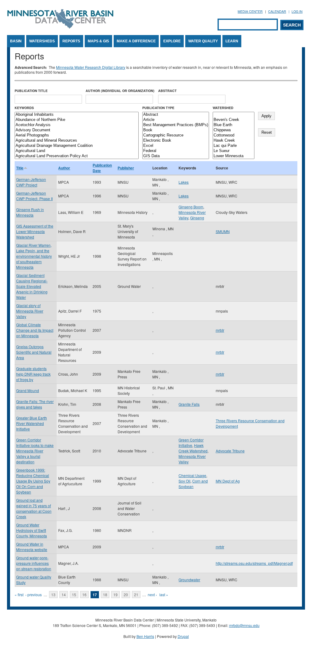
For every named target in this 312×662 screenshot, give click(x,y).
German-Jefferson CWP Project (31, 182)
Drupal (183, 636)
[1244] (233, 114)
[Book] (176, 130)
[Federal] (176, 151)
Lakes (184, 182)
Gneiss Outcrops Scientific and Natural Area (33, 352)
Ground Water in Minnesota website (31, 546)
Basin (16, 41)
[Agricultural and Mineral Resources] (76, 140)
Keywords (24, 107)
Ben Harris (145, 636)
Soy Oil (184, 480)
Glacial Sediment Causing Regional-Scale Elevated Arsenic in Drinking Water (32, 286)
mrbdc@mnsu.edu (244, 625)
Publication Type (158, 107)
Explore (172, 41)
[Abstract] (176, 114)
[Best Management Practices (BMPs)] (176, 125)
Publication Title (31, 90)
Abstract (167, 90)
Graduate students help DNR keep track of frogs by (33, 374)
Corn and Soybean (193, 483)
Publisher (126, 168)
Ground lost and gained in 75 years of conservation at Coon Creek (33, 508)
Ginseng (197, 217)
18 (105, 594)
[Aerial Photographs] (76, 135)
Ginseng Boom (191, 206)
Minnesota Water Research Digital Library (90, 67)
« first (19, 594)
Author (64, 168)
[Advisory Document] (76, 130)
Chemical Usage (192, 475)
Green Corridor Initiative (191, 442)
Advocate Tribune (230, 450)
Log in (297, 11)
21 (136, 594)
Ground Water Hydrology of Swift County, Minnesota (31, 530)
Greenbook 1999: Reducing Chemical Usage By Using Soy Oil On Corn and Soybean (33, 480)
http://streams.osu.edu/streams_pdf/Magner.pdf (254, 563)
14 (64, 594)
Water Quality (203, 41)
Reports (71, 41)
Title (19, 168)
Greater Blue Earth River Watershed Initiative (31, 423)
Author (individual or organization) (120, 90)
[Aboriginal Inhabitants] (76, 114)
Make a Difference (136, 41)
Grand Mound (27, 390)
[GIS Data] (176, 156)
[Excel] (176, 145)
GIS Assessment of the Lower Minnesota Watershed (34, 231)
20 (126, 594)
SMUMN (223, 231)
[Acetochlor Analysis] (76, 125)
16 (84, 594)
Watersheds (42, 41)
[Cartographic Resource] (176, 135)
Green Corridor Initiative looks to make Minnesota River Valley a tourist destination (35, 450)
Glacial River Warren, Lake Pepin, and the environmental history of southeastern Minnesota (34, 256)
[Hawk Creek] (233, 140)
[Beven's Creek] (233, 119)
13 (53, 594)
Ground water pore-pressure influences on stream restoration (33, 563)
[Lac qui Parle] (233, 145)
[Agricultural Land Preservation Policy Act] (76, 156)
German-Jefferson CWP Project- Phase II (34, 195)
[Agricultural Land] (76, 151)
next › (152, 594)
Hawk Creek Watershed (193, 448)
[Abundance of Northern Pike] (76, 119)
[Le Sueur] (233, 151)
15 (74, 594)
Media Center (250, 11)
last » (163, 594)
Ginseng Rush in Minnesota (30, 212)
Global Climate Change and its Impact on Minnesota (34, 330)
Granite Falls (189, 404)
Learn (231, 41)
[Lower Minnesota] (233, 156)
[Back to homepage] (60, 27)
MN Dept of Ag (228, 480)
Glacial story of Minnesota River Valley (29, 311)
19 (115, 594)
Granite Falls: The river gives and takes (35, 404)
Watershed (223, 107)
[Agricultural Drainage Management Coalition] (76, 145)
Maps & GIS (98, 41)
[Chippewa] (233, 130)
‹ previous (33, 594)
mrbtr (220, 330)
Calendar (277, 11)
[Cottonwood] (233, 135)
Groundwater (189, 579)
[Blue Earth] (233, 125)
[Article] (176, 119)
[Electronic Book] (176, 140)
